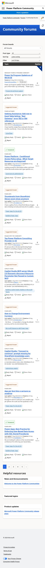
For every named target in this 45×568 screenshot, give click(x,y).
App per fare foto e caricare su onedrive (18, 392)
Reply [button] (11, 95)
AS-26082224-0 (18, 125)
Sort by (5, 57)
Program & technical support (14, 91)
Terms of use (7, 551)
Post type (6, 53)
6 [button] (18, 82)
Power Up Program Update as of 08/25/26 (18, 76)
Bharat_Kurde (17, 360)
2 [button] (22, 360)
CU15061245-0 (18, 320)
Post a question (22, 13)
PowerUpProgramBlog (10, 82)
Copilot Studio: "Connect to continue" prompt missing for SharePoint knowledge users (18, 353)
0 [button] (23, 125)
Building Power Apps (12, 216)
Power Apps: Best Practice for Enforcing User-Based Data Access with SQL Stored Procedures (19, 431)
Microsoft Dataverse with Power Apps (17, 328)
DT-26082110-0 (18, 203)
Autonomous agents (12, 368)
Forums (23, 18)
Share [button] (30, 95)
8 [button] (23, 438)
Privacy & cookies (9, 547)
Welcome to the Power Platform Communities (21, 484)
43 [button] (22, 245)
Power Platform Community (20, 8)
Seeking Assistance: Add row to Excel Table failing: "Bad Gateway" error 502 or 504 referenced (18, 117)
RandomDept (17, 165)
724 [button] (23, 165)
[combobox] (22, 48)
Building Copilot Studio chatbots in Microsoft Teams (19, 291)
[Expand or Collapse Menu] (3, 8)
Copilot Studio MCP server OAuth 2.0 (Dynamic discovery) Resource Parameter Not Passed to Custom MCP (19, 275)
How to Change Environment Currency (17, 314)
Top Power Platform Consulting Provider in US (18, 239)
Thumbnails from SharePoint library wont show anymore (17, 197)
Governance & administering (14, 174)
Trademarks (7, 554)
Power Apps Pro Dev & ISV (14, 211)
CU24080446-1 (18, 438)
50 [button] (20, 282)
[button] (43, 8)
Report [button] (9, 98)
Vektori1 (16, 282)
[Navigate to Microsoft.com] (8, 3)
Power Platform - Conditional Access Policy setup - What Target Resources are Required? (19, 158)
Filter (5, 60)
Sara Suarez (17, 245)
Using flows (9, 133)
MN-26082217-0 (18, 397)
